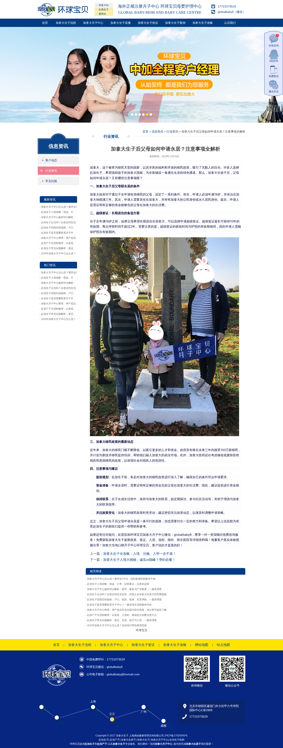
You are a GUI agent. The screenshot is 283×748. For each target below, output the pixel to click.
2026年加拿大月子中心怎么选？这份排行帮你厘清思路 (117, 625)
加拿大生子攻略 (202, 22)
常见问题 (51, 181)
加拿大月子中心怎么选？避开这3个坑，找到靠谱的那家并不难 (121, 578)
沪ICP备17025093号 (176, 735)
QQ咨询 (273, 60)
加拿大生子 (143, 739)
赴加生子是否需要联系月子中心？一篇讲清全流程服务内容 (119, 604)
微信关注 (274, 91)
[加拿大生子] (63, 9)
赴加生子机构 (176, 739)
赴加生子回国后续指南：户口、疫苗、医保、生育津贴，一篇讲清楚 (124, 599)
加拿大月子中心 (93, 22)
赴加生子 (104, 739)
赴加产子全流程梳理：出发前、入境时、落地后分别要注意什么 (122, 615)
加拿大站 (104, 5)
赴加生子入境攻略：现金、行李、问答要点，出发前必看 (118, 584)
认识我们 (230, 22)
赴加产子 (115, 739)
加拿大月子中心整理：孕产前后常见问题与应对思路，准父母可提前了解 (127, 609)
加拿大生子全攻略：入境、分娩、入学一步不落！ (139, 553)
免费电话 (274, 76)
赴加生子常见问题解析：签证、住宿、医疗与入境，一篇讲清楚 (122, 620)
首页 (45, 22)
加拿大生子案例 (175, 22)
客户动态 (51, 160)
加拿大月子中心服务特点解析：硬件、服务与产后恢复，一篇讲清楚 (124, 589)
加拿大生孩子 (128, 739)
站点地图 (223, 645)
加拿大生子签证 (148, 22)
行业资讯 (51, 170)
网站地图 (201, 645)
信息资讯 (58, 146)
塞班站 (102, 13)
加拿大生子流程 (66, 22)
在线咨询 (274, 40)
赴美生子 (104, 9)
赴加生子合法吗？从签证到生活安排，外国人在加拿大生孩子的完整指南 (127, 594)
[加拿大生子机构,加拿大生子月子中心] (141, 75)
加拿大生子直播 (120, 22)
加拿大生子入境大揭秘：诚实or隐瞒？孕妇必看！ (139, 559)
